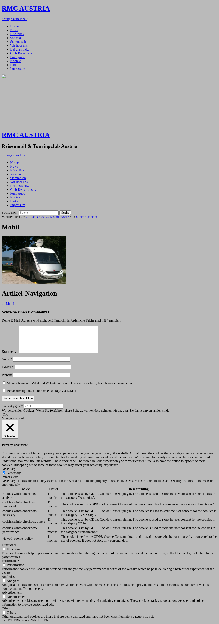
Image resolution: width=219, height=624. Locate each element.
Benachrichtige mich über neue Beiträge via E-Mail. (42, 391)
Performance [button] (10, 561)
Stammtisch (18, 41)
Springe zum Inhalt (14, 19)
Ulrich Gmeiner (86, 217)
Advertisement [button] (11, 592)
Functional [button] (9, 545)
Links (14, 65)
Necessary (14, 473)
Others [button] (6, 608)
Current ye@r (12, 406)
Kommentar (10, 351)
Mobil (8, 303)
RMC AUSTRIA (26, 8)
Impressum (17, 68)
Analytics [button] (8, 576)
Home (14, 26)
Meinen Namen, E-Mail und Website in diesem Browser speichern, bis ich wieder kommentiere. (71, 383)
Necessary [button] (9, 469)
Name (7, 359)
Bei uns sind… (20, 49)
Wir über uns (19, 45)
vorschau (16, 38)
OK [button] (5, 414)
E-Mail (8, 367)
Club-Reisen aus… (23, 53)
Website (7, 375)
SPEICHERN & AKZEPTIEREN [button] (25, 620)
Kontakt (15, 61)
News (14, 30)
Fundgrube (17, 57)
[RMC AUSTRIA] (38, 124)
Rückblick (17, 34)
